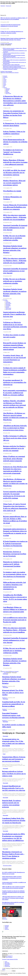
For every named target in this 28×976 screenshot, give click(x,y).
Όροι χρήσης (7, 963)
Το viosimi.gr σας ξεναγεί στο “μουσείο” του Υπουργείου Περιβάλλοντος (13, 152)
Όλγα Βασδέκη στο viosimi (12, 191)
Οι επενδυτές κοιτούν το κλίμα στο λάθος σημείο (11, 64)
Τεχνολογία (8, 305)
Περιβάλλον (5, 77)
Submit (14, 970)
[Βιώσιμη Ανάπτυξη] (9, 72)
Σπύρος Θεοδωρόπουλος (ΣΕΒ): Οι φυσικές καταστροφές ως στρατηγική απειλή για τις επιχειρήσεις (12, 878)
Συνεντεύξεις (8, 303)
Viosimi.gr (4, 686)
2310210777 (10, 956)
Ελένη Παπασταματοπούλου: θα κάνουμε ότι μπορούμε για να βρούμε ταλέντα (15, 142)
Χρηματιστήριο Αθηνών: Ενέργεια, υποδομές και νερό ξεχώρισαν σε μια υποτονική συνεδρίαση (14, 759)
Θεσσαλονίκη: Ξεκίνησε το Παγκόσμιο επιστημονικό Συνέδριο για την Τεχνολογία (14, 554)
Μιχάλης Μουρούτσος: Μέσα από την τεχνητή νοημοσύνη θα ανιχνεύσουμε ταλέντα (14, 183)
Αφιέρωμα (8, 302)
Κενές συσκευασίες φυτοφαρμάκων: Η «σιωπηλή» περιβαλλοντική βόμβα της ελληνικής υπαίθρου (15, 393)
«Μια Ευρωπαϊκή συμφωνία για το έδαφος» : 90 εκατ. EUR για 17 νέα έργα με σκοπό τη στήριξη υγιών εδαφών (13, 898)
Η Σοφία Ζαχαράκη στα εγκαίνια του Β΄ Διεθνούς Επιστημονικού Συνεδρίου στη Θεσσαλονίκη (15, 543)
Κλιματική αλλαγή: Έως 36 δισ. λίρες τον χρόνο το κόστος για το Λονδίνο (13, 693)
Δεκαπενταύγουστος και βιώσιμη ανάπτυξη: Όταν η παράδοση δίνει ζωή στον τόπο (14, 314)
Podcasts (7, 92)
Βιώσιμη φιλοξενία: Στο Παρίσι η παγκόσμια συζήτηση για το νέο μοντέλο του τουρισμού (14, 448)
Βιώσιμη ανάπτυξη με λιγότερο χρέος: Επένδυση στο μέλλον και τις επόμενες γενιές (14, 774)
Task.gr (3, 969)
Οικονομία (5, 75)
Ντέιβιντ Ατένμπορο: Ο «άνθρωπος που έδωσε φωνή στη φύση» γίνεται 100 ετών (15, 438)
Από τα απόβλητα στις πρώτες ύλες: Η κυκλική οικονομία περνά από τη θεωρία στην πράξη (15, 620)
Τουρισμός (8, 304)
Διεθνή (4, 85)
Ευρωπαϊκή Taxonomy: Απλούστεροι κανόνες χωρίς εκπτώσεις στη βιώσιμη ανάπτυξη (13, 715)
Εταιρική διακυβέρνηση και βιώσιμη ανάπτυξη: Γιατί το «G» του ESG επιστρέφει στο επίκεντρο (13, 788)
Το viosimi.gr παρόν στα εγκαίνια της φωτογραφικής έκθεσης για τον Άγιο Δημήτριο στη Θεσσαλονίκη (15, 574)
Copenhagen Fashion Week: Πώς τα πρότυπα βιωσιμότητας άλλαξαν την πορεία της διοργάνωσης (13, 820)
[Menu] (1, 670)
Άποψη (4, 82)
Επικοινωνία (8, 5)
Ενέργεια (4, 81)
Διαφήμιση (7, 965)
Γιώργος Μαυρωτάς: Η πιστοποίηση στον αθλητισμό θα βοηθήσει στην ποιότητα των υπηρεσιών (15, 207)
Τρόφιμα (4, 79)
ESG (4, 86)
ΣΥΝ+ (7, 301)
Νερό (4, 753)
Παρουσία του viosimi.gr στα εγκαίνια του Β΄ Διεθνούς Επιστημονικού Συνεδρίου (12, 564)
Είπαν (7, 91)
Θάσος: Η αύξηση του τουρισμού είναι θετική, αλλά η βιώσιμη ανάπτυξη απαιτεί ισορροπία (14, 459)
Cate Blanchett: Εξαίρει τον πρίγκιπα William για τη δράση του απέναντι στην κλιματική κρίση (15, 609)
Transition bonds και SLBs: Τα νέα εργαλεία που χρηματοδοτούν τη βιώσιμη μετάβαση (13, 704)
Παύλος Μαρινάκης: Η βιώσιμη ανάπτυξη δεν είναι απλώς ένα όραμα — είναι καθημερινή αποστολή (15, 162)
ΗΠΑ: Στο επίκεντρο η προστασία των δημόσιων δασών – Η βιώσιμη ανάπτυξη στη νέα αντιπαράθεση (14, 217)
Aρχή (6, 961)
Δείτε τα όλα (8, 93)
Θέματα (7, 89)
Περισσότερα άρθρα (7, 865)
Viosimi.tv (5, 87)
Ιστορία (7, 306)
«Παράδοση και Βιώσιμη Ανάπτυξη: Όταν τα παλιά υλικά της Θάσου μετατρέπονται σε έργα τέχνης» (15, 428)
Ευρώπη (4, 84)
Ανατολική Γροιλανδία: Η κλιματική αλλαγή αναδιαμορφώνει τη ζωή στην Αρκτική (15, 228)
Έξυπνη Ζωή (8, 308)
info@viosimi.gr (9, 957)
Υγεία (4, 78)
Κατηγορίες (5, 299)
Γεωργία (4, 80)
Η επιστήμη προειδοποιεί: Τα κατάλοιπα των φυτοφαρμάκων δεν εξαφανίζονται (14, 382)
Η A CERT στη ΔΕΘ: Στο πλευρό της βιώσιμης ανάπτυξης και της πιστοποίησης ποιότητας (14, 172)
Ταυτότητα (3, 5)
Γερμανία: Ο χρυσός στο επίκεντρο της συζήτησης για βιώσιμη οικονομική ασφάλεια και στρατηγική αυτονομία (13, 892)
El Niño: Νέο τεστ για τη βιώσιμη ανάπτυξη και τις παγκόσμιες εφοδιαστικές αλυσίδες (14, 238)
